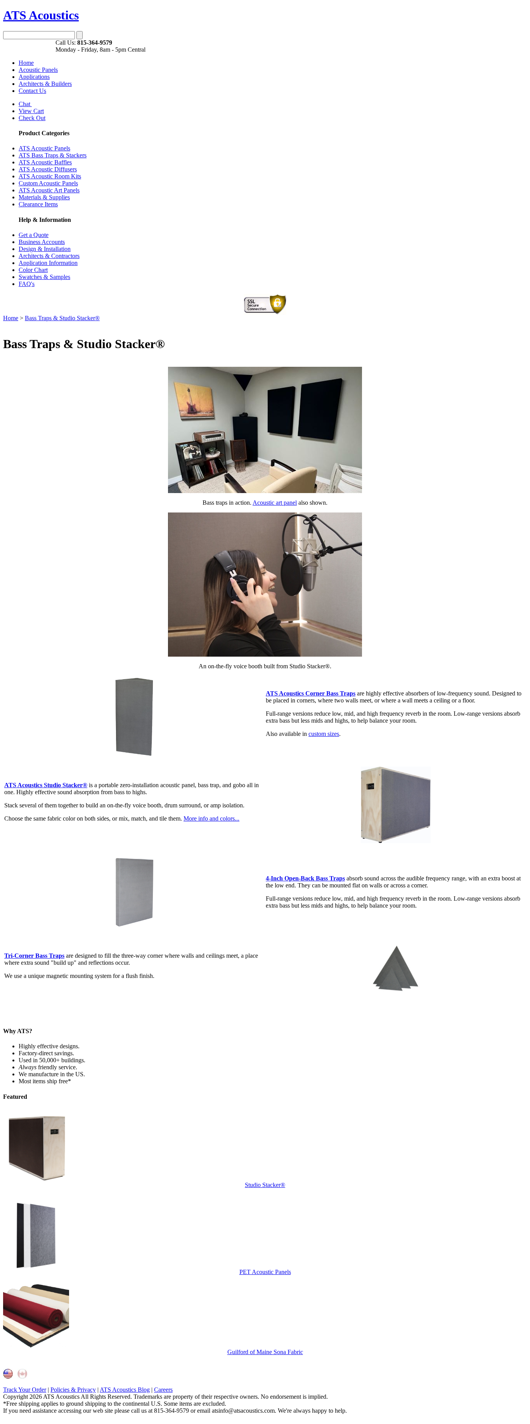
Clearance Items (38, 204)
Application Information (48, 263)
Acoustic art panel (275, 502)
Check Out (32, 118)
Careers (163, 1389)
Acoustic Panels (38, 69)
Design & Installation (45, 249)
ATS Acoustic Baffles (45, 162)
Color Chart (33, 270)
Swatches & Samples (44, 277)
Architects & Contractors (49, 256)
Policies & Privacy (73, 1389)
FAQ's (27, 284)
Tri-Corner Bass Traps (34, 955)
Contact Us (32, 90)
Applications (34, 76)
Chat (25, 104)
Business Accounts (42, 242)
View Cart (31, 111)
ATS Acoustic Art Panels (49, 190)
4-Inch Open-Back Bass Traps (305, 878)
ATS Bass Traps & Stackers (53, 155)
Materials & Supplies (44, 197)
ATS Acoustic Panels (44, 148)
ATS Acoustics (41, 15)
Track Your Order (24, 1389)
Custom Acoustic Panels (48, 183)
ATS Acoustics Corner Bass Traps (310, 693)
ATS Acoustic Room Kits (50, 176)
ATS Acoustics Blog (125, 1389)
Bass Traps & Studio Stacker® (62, 318)
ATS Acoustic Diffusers (48, 169)
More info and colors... (211, 818)
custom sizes (323, 733)
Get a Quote (33, 235)
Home (26, 62)
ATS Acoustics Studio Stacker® (45, 785)
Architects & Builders (45, 83)
